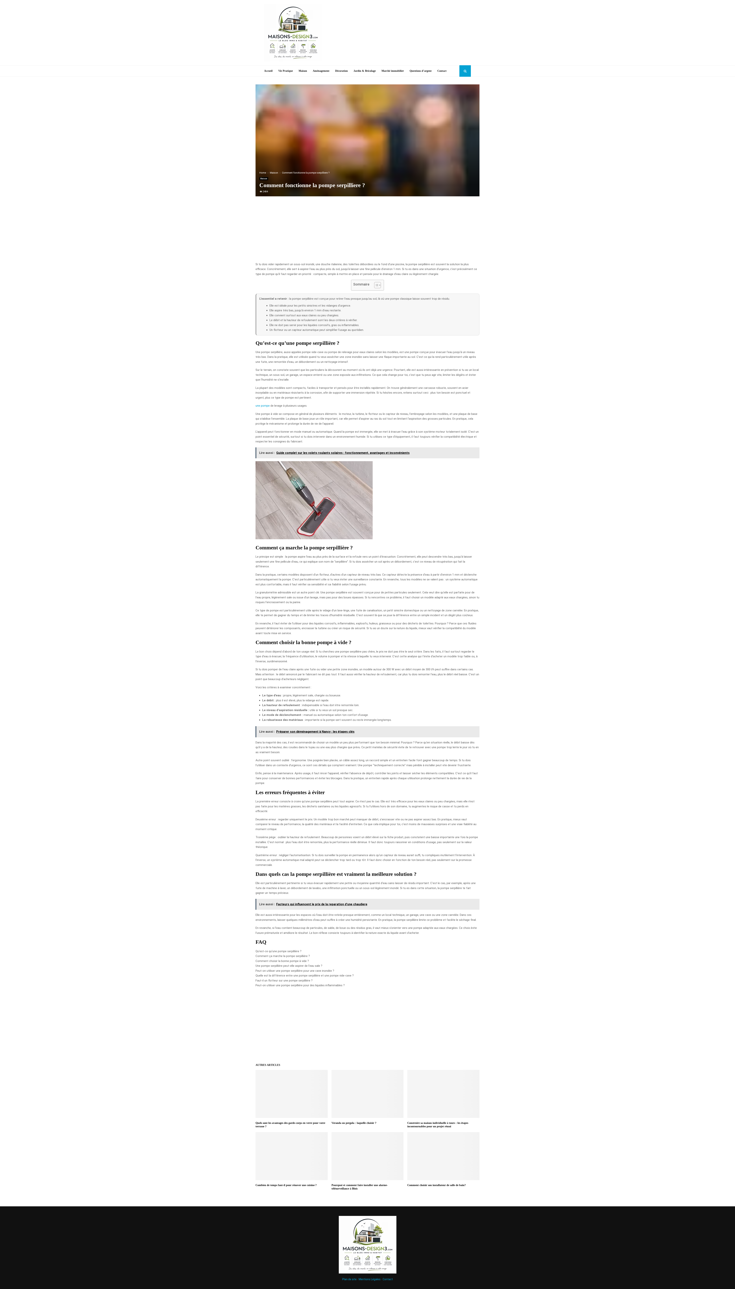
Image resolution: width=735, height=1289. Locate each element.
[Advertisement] (401, 33)
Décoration (341, 70)
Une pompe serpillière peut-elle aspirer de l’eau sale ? (289, 966)
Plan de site (349, 1279)
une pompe (263, 405)
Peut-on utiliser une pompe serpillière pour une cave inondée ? (295, 970)
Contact (442, 70)
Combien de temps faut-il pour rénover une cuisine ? (286, 1185)
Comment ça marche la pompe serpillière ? (283, 956)
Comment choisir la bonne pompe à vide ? (282, 961)
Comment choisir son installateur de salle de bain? (436, 1185)
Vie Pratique (285, 70)
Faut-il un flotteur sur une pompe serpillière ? (284, 980)
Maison (303, 70)
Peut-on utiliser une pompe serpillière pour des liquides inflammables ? (300, 985)
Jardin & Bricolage (365, 70)
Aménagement (321, 70)
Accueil (268, 70)
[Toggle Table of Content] (375, 285)
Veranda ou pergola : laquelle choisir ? (354, 1123)
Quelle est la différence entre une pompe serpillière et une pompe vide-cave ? (305, 975)
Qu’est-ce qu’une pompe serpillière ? (278, 951)
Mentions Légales (370, 1279)
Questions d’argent (421, 70)
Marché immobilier (392, 70)
